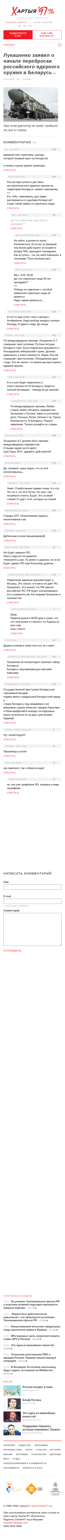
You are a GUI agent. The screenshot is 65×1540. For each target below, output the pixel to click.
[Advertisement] (32, 834)
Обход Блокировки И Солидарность (25, 1463)
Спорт (29, 1450)
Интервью (22, 1454)
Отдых (16, 1459)
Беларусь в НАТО (33, 1468)
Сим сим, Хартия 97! (47, 34)
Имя (5, 882)
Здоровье (55, 1454)
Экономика (41, 1445)
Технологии (38, 1454)
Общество (25, 1445)
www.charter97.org (42, 1505)
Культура (41, 1450)
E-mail (7, 896)
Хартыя (32, 11)
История (55, 1450)
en (30, 26)
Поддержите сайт (18, 34)
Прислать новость (16, 22)
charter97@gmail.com (15, 1522)
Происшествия (12, 1450)
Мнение (8, 1382)
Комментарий (11, 910)
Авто (6, 1459)
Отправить (12, 950)
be (19, 26)
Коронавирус (11, 1468)
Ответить (9, 170)
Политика (9, 1445)
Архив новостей (42, 22)
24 (54, 73)
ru (24, 26)
